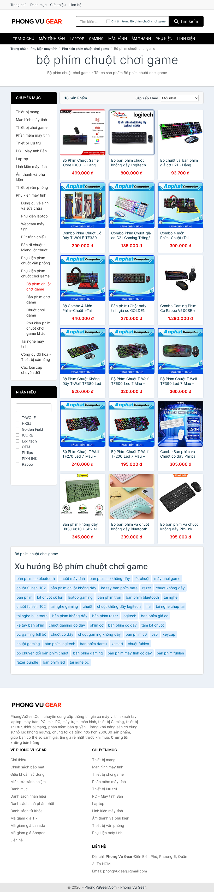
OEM (26, 447)
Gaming (96, 38)
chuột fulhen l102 (31, 588)
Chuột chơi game (35, 312)
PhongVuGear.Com (101, 887)
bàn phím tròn (109, 597)
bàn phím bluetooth (142, 597)
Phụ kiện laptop (34, 216)
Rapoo (27, 464)
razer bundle (27, 662)
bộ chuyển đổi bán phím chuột (42, 653)
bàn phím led (54, 662)
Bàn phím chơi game (38, 299)
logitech (129, 616)
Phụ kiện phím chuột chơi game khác (38, 328)
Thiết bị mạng (27, 112)
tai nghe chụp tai (170, 606)
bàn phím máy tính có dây (130, 653)
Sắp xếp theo (146, 98)
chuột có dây (62, 634)
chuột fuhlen (138, 643)
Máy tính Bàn (52, 38)
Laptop (77, 38)
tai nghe (170, 597)
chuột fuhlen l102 (31, 606)
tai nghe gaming (64, 606)
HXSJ (26, 423)
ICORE (27, 435)
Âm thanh (141, 38)
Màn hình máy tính (31, 119)
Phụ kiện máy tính (44, 49)
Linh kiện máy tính (31, 166)
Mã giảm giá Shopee (27, 832)
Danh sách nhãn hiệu (28, 796)
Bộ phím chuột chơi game (38, 286)
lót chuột (142, 578)
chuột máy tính (72, 578)
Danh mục (38, 5)
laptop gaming (80, 597)
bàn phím (24, 597)
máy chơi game (167, 578)
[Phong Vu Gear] (36, 704)
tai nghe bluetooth (31, 616)
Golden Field (32, 429)
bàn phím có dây (122, 625)
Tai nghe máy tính (32, 344)
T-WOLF (29, 417)
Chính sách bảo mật (27, 767)
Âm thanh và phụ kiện (30, 177)
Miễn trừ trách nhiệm (28, 781)
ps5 (154, 634)
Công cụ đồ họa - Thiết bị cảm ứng (36, 357)
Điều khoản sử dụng (27, 774)
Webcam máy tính (32, 226)
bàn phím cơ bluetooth (35, 578)
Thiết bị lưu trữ (28, 143)
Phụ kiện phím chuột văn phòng (35, 260)
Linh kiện (186, 38)
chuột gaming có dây (67, 625)
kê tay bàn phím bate (119, 588)
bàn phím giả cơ (154, 616)
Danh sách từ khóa (26, 811)
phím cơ (96, 625)
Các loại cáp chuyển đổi (31, 370)
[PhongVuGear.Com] (36, 21)
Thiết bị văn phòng (32, 187)
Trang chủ (18, 5)
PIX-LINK (29, 458)
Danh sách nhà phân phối (32, 803)
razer (146, 588)
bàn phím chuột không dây (73, 588)
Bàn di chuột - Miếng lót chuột (34, 247)
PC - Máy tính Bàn (31, 151)
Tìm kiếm (188, 21)
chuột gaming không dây (99, 634)
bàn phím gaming (88, 653)
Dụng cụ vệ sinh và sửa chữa (35, 205)
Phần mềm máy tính (33, 135)
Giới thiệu (58, 5)
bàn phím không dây (69, 616)
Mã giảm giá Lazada (27, 825)
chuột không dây (170, 588)
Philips (27, 452)
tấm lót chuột (152, 625)
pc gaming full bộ (31, 634)
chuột (87, 606)
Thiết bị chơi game (31, 127)
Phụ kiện (164, 38)
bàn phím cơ (136, 634)
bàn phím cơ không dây (110, 578)
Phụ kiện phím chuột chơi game (85, 49)
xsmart (117, 643)
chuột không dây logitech (119, 606)
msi (148, 606)
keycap (169, 634)
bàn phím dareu (93, 643)
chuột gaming (28, 643)
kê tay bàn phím (30, 625)
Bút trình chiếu (33, 237)
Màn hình (117, 38)
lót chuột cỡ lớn (50, 597)
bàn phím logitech (60, 643)
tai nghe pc (79, 662)
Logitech (29, 441)
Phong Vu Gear (133, 887)
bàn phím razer (105, 616)
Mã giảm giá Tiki (24, 818)
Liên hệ (75, 5)
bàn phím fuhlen (170, 653)
